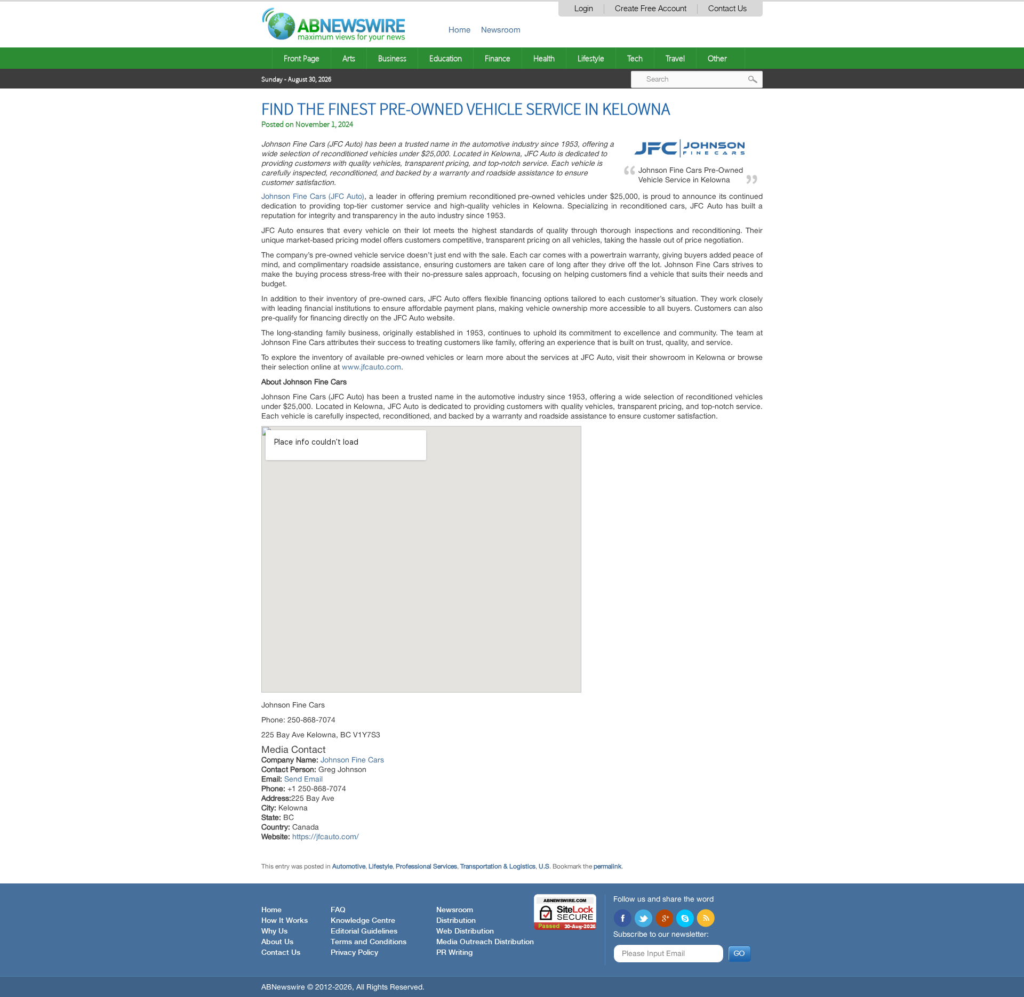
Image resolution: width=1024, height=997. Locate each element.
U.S (544, 866)
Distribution (456, 920)
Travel (675, 58)
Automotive (348, 866)
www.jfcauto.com (371, 367)
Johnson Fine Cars (352, 759)
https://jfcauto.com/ (325, 836)
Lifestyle (591, 58)
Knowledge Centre (363, 920)
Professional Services (426, 866)
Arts (348, 58)
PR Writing (454, 952)
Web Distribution (465, 931)
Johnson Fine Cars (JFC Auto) (312, 196)
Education (445, 58)
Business (392, 58)
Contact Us (727, 9)
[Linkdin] (664, 919)
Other (717, 58)
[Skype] (685, 919)
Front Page (301, 58)
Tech (635, 58)
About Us (277, 942)
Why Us (274, 931)
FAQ (338, 910)
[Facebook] (622, 919)
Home (459, 29)
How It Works (284, 920)
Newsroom (501, 29)
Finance (497, 58)
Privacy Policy (354, 952)
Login (583, 9)
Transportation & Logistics (497, 866)
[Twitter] (643, 919)
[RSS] (706, 919)
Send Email (303, 779)
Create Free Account (650, 9)
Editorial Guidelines (364, 931)
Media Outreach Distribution (485, 942)
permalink (607, 866)
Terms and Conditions (368, 942)
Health (544, 58)
